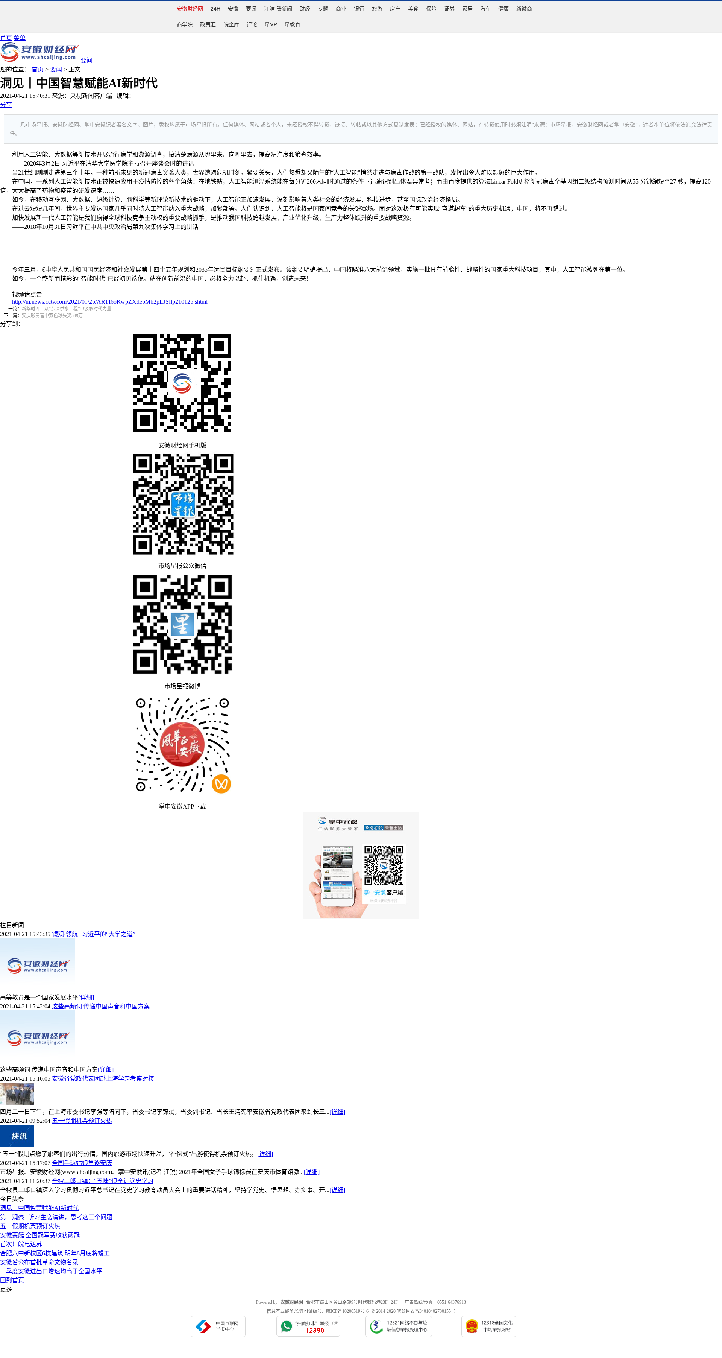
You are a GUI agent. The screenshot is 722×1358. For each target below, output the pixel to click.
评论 (252, 24)
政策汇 (208, 24)
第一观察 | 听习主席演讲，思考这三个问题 (56, 1217)
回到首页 (12, 1280)
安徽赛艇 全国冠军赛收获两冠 (40, 1235)
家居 (467, 9)
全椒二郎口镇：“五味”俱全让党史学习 (102, 1181)
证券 (449, 9)
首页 (6, 38)
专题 (323, 9)
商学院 (185, 24)
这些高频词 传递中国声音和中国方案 (101, 1006)
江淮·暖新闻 (278, 9)
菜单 (20, 38)
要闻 (251, 9)
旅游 (377, 9)
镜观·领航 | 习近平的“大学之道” (93, 934)
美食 (413, 9)
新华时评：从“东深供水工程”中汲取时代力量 (66, 309)
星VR (271, 24)
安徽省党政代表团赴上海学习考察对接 (103, 1078)
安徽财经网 (190, 9)
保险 (431, 9)
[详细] (86, 997)
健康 (503, 9)
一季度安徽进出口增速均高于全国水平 (51, 1271)
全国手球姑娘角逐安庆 (82, 1163)
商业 (341, 9)
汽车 (485, 9)
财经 (305, 9)
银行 (359, 9)
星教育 (292, 24)
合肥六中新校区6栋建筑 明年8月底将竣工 (55, 1253)
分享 (6, 105)
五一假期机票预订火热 (82, 1121)
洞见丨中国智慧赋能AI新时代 (39, 1208)
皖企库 (231, 24)
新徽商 (524, 9)
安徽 (233, 9)
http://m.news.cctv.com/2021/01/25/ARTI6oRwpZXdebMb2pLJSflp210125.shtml (110, 301)
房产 (395, 9)
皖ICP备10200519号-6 (347, 1311)
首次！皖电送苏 (21, 1244)
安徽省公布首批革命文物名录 (39, 1262)
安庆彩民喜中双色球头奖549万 (52, 315)
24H (215, 9)
